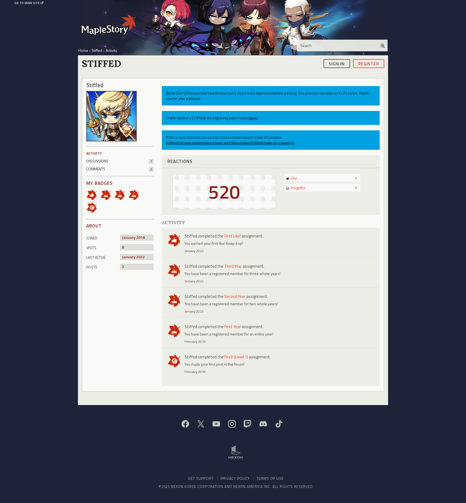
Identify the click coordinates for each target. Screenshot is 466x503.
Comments (119, 169)
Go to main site (26, 3)
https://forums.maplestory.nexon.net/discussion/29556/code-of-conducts (230, 142)
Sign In (337, 63)
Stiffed (190, 236)
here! (253, 118)
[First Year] (107, 194)
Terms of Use (270, 478)
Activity (94, 153)
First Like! (232, 236)
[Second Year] (121, 194)
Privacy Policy (235, 478)
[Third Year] (135, 194)
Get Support (201, 478)
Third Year (233, 266)
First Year (232, 327)
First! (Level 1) (236, 357)
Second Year (234, 296)
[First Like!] (93, 194)
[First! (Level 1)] (93, 207)
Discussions (119, 161)
